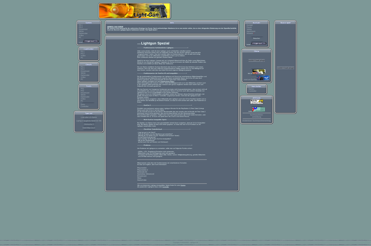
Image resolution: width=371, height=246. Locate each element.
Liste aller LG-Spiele (89, 117)
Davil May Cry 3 (89, 128)
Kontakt (250, 25)
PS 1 (81, 25)
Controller (85, 106)
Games (251, 89)
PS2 (82, 91)
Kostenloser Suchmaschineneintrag (257, 121)
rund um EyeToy (250, 80)
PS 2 (81, 27)
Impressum (251, 31)
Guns (83, 104)
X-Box (81, 35)
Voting (249, 29)
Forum (249, 27)
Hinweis (250, 33)
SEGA (81, 31)
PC (80, 37)
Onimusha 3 (89, 124)
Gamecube (83, 33)
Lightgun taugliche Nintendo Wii (88, 121)
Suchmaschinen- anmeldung (256, 116)
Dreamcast (83, 29)
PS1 (82, 89)
